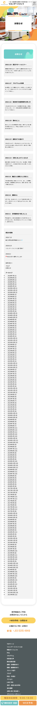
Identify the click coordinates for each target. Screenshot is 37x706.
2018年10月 (11, 467)
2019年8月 (11, 446)
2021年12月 (11, 388)
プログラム (10, 656)
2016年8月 (11, 522)
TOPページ (10, 644)
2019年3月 (11, 457)
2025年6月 (11, 301)
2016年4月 (11, 530)
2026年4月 (11, 280)
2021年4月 (11, 405)
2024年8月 (11, 321)
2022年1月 (11, 386)
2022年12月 (11, 363)
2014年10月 (11, 567)
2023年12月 (11, 338)
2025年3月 (11, 307)
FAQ (8, 653)
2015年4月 (11, 555)
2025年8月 (11, 296)
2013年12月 (11, 588)
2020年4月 (11, 430)
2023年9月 (11, 344)
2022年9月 (11, 369)
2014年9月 (11, 569)
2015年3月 (11, 557)
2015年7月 (11, 549)
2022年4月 (11, 380)
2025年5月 (11, 303)
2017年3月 (11, 507)
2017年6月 (11, 501)
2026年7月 (11, 276)
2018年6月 (11, 476)
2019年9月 (11, 444)
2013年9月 (11, 594)
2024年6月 (11, 326)
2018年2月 (11, 484)
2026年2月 (11, 284)
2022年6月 (11, 376)
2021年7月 (11, 399)
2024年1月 (11, 336)
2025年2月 (11, 309)
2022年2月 (11, 384)
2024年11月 (11, 315)
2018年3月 (11, 482)
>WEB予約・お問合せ (18, 620)
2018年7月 (11, 474)
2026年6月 (11, 278)
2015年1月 (11, 561)
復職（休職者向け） (13, 664)
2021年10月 (11, 392)
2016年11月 (11, 515)
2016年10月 (11, 517)
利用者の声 (10, 659)
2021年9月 (11, 394)
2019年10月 (11, 442)
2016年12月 (11, 513)
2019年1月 (11, 461)
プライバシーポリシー (14, 694)
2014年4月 (11, 580)
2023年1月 (11, 361)
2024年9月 (11, 319)
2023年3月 (11, 357)
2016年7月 (11, 524)
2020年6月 (11, 426)
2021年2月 (11, 409)
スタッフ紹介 (11, 670)
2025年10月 (11, 292)
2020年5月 (11, 428)
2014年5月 (11, 578)
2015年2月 (11, 559)
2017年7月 (11, 499)
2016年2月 (11, 534)
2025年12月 (11, 288)
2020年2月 (11, 434)
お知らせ (8, 268)
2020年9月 (11, 419)
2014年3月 (11, 582)
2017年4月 (11, 505)
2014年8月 (11, 572)
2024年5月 (11, 328)
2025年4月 (11, 305)
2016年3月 (11, 532)
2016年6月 (11, 526)
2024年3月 (11, 332)
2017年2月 (11, 509)
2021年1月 (11, 411)
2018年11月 (11, 465)
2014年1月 (11, 586)
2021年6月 (11, 401)
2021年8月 (11, 396)
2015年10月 (11, 542)
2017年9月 (11, 494)
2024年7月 (11, 324)
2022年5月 (11, 378)
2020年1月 (11, 436)
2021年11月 (11, 390)
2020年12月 (11, 413)
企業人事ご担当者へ (13, 691)
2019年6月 (11, 451)
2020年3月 (11, 432)
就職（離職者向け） (13, 667)
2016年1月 (11, 536)
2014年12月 (11, 563)
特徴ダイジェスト (12, 650)
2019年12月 (11, 438)
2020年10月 (11, 417)
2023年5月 (11, 353)
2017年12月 (11, 488)
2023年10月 (11, 342)
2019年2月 (11, 459)
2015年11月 (11, 540)
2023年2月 (11, 359)
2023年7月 (11, 349)
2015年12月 (11, 538)
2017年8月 (11, 497)
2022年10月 (11, 367)
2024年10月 (11, 317)
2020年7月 (11, 424)
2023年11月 (11, 340)
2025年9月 (11, 294)
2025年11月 (11, 290)
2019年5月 (11, 453)
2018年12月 (11, 463)
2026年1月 (11, 286)
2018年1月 (11, 486)
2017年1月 (11, 511)
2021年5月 (11, 403)
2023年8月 (11, 346)
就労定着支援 (11, 661)
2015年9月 (11, 544)
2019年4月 (11, 455)
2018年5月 (11, 478)
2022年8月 (11, 371)
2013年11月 (11, 590)
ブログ (8, 266)
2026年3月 (11, 282)
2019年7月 (11, 449)
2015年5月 (11, 553)
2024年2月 (11, 334)
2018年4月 (11, 480)
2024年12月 (11, 313)
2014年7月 (11, 574)
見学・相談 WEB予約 (13, 685)
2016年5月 (11, 528)
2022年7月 (11, 374)
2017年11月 (11, 490)
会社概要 (10, 688)
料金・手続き (11, 676)
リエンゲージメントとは (14, 647)
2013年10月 (11, 592)
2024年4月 (11, 330)
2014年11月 (11, 565)
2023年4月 (11, 355)
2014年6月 (11, 576)
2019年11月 (11, 440)
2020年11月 (11, 415)
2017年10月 (11, 492)
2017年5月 (11, 503)
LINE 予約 (10, 682)
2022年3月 (11, 382)
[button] (34, 43)
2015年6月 (11, 551)
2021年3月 (11, 407)
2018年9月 (11, 469)
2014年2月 (11, 584)
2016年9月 (11, 519)
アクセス (9, 679)
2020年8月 (11, 421)
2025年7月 (11, 299)
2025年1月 (11, 311)
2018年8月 (11, 471)
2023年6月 (11, 351)
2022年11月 (11, 365)
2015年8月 (11, 547)
